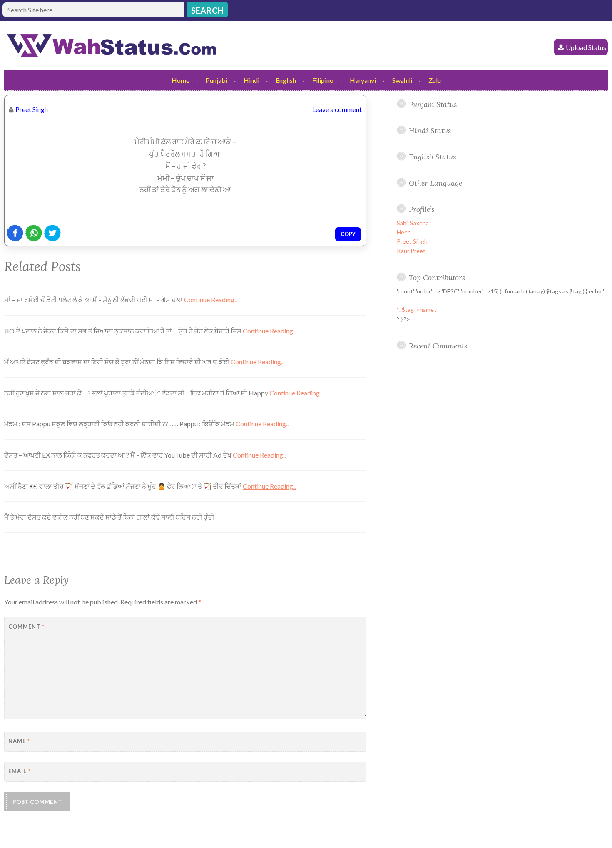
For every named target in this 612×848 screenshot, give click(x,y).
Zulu (434, 80)
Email (19, 771)
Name (19, 741)
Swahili (402, 80)
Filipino (322, 80)
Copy (348, 234)
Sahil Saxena (413, 222)
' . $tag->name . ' (418, 309)
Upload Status (586, 47)
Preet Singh (31, 109)
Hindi (251, 80)
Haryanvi (363, 80)
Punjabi (216, 80)
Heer (403, 232)
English (286, 80)
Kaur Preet (411, 250)
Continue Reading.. (210, 299)
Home (180, 80)
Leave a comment (337, 109)
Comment (26, 626)
